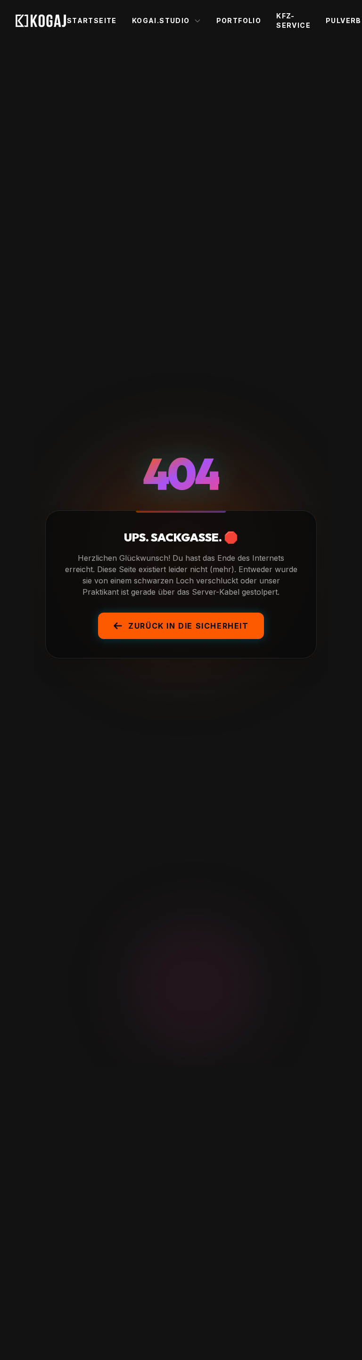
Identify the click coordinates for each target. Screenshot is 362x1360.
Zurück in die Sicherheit (188, 626)
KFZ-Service (293, 20)
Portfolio (239, 20)
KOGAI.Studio (161, 20)
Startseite (92, 20)
